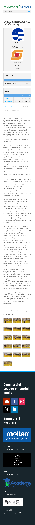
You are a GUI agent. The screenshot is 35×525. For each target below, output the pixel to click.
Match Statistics (24, 107)
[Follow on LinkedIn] (14, 409)
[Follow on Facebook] (14, 401)
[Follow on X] (7, 409)
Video (6, 111)
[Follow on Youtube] (7, 401)
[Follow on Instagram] (22, 401)
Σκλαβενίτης (8, 101)
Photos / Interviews (10, 107)
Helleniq (7, 98)
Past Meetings (14, 111)
